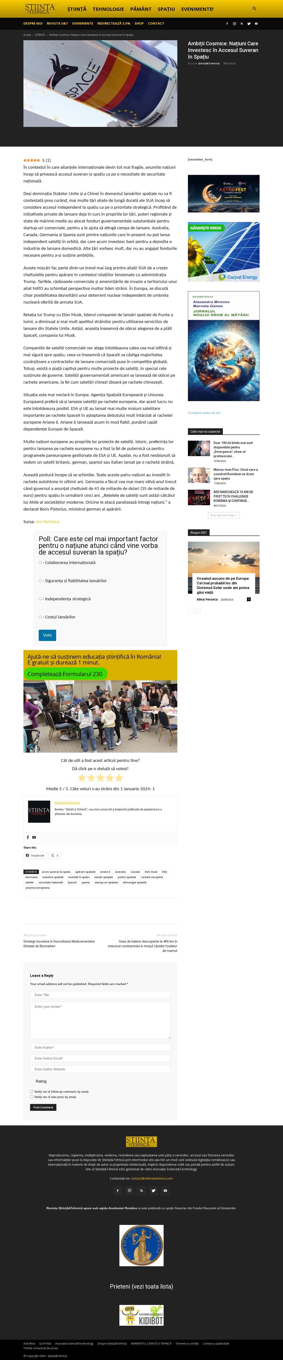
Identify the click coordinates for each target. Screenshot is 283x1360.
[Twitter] (249, 24)
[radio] (82, 779)
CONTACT (156, 23)
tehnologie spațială (134, 882)
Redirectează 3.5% (114, 23)
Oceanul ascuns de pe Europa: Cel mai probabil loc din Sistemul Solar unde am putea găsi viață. (223, 585)
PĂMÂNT (141, 9)
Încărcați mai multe (222, 515)
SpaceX (72, 882)
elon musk (151, 871)
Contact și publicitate (216, 1343)
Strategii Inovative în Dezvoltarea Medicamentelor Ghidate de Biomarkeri (59, 943)
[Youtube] (256, 24)
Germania (31, 877)
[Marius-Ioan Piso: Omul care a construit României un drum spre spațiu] (199, 475)
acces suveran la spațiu (56, 871)
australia (120, 871)
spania (86, 882)
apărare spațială (85, 871)
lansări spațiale (103, 877)
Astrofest (29, 1343)
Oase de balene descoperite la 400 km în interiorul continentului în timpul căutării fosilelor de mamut (142, 946)
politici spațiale (127, 877)
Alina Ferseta (207, 599)
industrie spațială (52, 877)
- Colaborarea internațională (69, 562)
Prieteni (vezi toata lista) (141, 1286)
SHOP (139, 23)
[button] (254, 9)
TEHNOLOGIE (108, 9)
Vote (47, 635)
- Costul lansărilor (58, 617)
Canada (135, 871)
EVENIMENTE (82, 23)
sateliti (29, 882)
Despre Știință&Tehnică (112, 1343)
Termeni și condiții (187, 1343)
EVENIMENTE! (197, 9)
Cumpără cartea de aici (204, 413)
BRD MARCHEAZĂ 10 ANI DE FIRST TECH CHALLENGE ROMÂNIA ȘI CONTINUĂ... (233, 496)
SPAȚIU (166, 9)
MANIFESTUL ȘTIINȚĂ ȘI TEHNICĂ (151, 1343)
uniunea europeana (37, 887)
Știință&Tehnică (209, 63)
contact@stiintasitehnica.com (152, 1178)
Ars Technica (47, 522)
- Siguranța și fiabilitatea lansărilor (74, 581)
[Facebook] (227, 24)
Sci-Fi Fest (45, 1343)
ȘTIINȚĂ (76, 9)
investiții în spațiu (79, 877)
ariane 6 (105, 871)
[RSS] (241, 24)
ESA (164, 871)
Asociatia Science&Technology (74, 1343)
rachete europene (152, 877)
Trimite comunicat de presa (40, 1348)
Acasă (27, 35)
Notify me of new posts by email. (55, 1097)
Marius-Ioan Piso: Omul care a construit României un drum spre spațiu (236, 474)
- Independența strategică (66, 599)
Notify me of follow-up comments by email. (61, 1091)
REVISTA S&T (57, 23)
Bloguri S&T (199, 532)
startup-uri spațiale (106, 882)
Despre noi (33, 23)
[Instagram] (234, 24)
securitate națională (50, 882)
